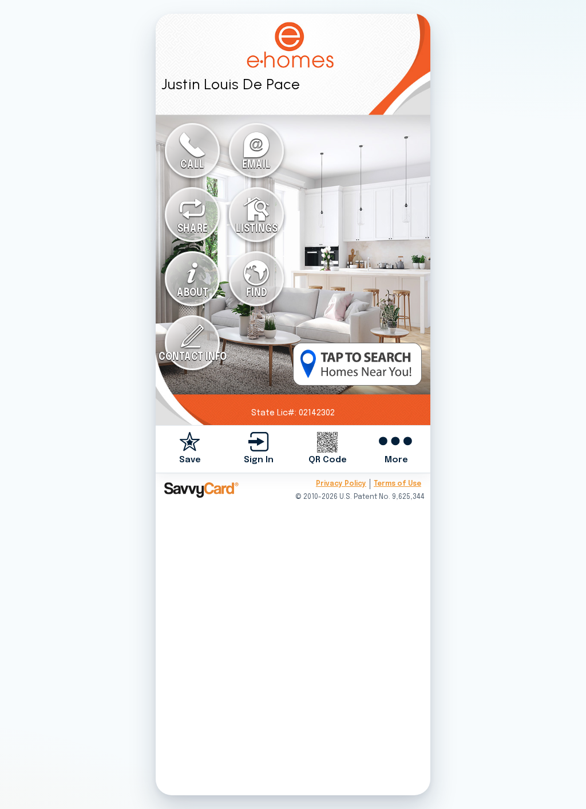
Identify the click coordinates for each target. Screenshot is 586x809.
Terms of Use (397, 484)
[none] (190, 449)
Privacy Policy (341, 484)
